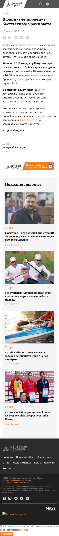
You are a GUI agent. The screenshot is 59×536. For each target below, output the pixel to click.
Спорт (6, 151)
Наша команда (21, 462)
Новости (7, 457)
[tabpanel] (29, 166)
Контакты (8, 468)
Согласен (6, 533)
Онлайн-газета (46, 457)
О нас (5, 462)
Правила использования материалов (16, 480)
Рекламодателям (45, 462)
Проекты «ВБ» (25, 457)
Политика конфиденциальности (15, 482)
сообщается (29, 120)
